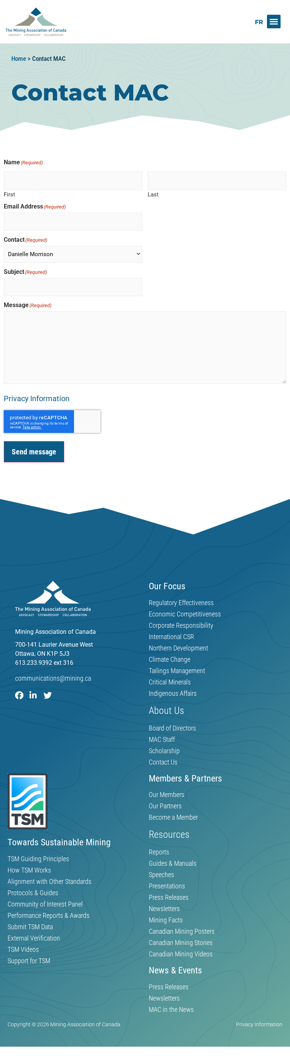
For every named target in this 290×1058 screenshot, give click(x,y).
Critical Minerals (170, 682)
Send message (34, 451)
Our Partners (165, 806)
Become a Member (173, 817)
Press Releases (168, 897)
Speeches (161, 874)
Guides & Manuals (172, 863)
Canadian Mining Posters (181, 931)
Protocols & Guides (33, 893)
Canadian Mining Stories (181, 942)
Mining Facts (166, 920)
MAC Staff (162, 739)
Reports (159, 852)
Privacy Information (36, 398)
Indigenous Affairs (173, 693)
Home (18, 58)
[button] (274, 21)
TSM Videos (23, 949)
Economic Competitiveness (185, 614)
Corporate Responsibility (181, 625)
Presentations (167, 886)
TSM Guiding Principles (38, 859)
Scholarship (164, 751)
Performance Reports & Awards (48, 915)
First (9, 194)
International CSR (171, 636)
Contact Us (163, 762)
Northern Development (178, 648)
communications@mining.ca (53, 678)
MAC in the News (171, 1009)
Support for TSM (29, 961)
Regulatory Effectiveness (181, 602)
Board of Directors (172, 728)
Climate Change (169, 659)
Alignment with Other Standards (49, 881)
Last (153, 194)
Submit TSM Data (30, 927)
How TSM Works (29, 870)
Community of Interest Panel (45, 904)
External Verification (34, 938)
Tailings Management (177, 670)
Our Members (166, 794)
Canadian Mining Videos (181, 954)
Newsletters (164, 908)
